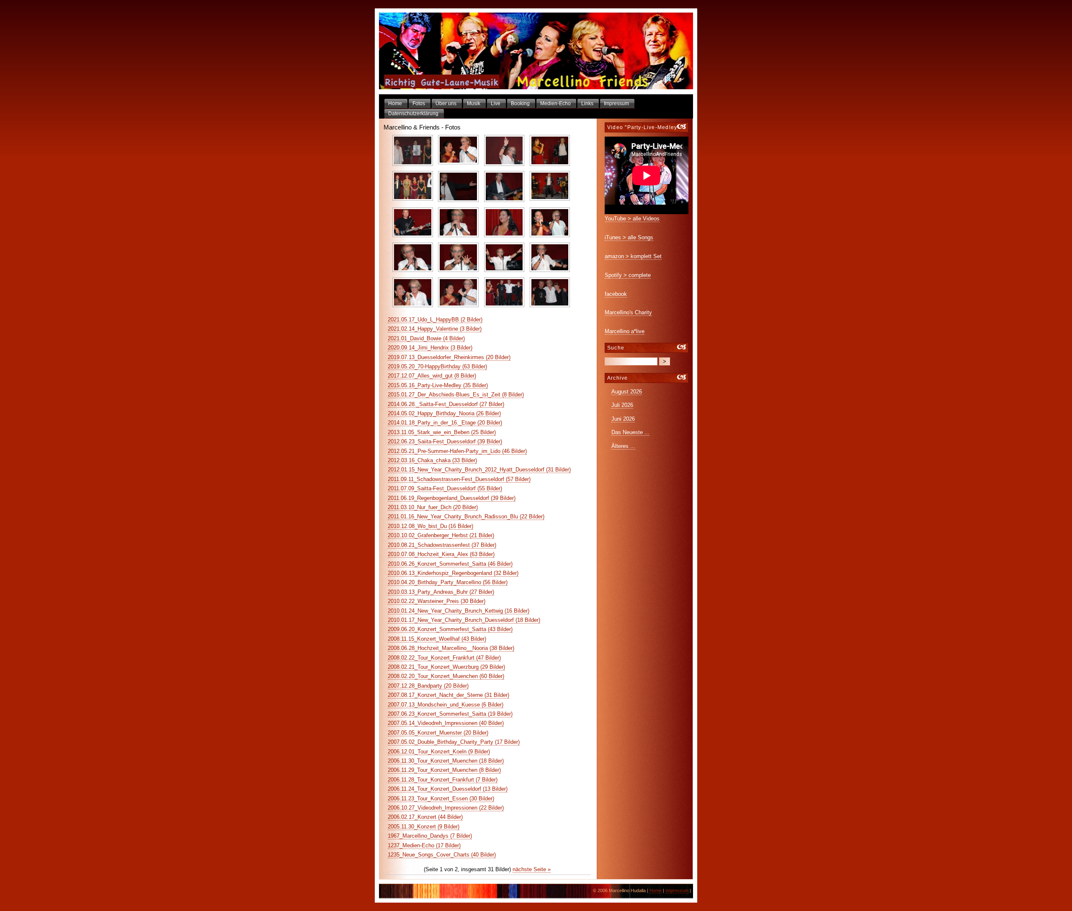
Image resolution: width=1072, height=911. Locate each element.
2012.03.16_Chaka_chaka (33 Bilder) (432, 460)
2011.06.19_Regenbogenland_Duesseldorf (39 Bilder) (451, 498)
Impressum (676, 890)
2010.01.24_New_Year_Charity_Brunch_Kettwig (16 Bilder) (458, 611)
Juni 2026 (623, 419)
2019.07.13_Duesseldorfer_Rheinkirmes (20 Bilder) (449, 357)
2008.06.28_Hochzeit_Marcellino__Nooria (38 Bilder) (451, 648)
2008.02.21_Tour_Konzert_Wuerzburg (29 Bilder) (446, 667)
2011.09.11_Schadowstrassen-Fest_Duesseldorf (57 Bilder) (459, 479)
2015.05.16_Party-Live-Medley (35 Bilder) (438, 385)
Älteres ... (623, 446)
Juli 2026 (622, 405)
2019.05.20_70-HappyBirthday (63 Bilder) (437, 366)
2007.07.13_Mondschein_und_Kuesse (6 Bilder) (445, 704)
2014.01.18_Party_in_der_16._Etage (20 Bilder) (445, 422)
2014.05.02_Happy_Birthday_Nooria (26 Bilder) (444, 413)
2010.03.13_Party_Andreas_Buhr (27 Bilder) (441, 592)
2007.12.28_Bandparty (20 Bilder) (428, 686)
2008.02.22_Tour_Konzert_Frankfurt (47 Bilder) (444, 658)
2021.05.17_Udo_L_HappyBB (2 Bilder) (435, 319)
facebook (616, 294)
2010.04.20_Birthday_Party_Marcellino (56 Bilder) (448, 582)
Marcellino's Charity (628, 312)
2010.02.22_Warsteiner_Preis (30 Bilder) (436, 601)
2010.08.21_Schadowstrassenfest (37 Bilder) (442, 545)
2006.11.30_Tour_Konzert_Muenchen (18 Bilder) (446, 761)
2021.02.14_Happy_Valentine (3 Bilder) (435, 329)
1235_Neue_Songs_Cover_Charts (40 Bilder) (442, 854)
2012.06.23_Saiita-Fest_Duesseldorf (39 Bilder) (445, 441)
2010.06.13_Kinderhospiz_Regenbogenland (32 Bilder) (453, 573)
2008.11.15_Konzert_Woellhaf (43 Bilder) (437, 639)
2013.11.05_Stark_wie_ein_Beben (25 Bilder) (442, 432)
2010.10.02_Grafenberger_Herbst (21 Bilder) (441, 535)
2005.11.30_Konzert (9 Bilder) (423, 826)
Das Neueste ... (630, 432)
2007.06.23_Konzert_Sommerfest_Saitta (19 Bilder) (450, 714)
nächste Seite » (532, 869)
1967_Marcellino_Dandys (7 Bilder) (430, 836)
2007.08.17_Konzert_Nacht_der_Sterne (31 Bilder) (448, 695)
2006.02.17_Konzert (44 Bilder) (425, 817)
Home (655, 890)
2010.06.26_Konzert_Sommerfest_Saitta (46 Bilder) (450, 564)
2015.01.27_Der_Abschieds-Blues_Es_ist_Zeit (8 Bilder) (456, 394)
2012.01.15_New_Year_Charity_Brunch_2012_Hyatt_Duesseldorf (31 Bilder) (479, 469)
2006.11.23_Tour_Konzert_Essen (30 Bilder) (441, 798)
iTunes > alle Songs (629, 237)
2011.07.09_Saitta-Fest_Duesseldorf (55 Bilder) (445, 488)
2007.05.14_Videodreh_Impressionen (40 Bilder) (446, 723)
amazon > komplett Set (633, 256)
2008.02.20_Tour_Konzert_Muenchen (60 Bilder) (446, 676)
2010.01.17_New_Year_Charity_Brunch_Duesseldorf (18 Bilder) (464, 620)
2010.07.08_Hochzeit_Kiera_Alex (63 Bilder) (441, 554)
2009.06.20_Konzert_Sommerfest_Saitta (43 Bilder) (450, 629)
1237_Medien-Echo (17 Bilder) (424, 845)
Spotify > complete (628, 275)
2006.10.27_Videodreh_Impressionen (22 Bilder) (446, 808)
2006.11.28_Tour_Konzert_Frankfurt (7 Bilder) (442, 779)
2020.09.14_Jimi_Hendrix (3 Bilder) (430, 347)
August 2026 (626, 391)
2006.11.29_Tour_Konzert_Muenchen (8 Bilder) (444, 770)
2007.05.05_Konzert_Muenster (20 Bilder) (438, 733)
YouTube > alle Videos (632, 218)
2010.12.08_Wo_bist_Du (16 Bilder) (430, 526)
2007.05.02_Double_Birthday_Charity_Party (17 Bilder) (454, 742)
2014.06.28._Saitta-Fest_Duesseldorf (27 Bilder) (446, 404)
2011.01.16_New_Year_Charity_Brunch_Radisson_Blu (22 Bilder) (466, 516)
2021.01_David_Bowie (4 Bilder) (426, 338)
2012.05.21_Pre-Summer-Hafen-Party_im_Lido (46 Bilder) (457, 451)
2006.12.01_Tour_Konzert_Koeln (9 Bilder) (439, 751)
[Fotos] (536, 51)
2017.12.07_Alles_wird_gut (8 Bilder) (432, 376)
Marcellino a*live (624, 331)
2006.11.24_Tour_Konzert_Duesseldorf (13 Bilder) (448, 789)
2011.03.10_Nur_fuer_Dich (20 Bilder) (433, 507)
